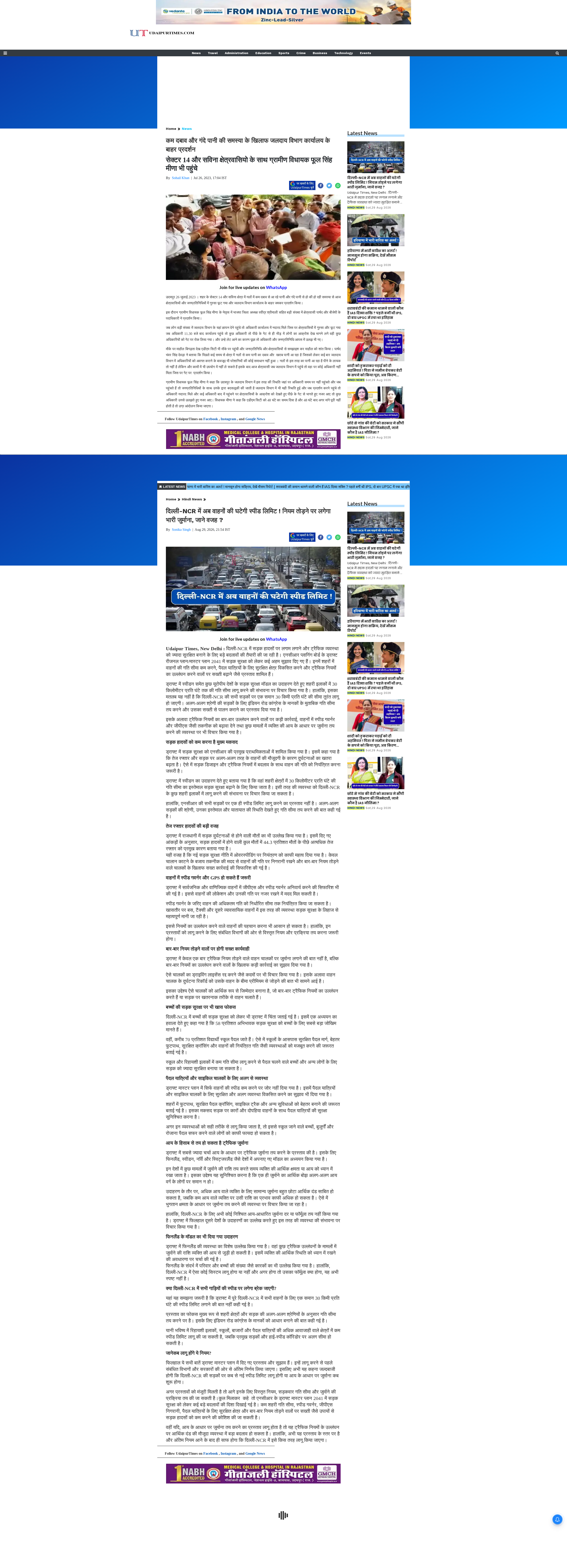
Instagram (228, 419)
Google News (255, 419)
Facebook (210, 419)
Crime (301, 53)
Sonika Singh (181, 529)
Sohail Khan (180, 178)
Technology (343, 53)
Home (171, 129)
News (196, 53)
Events (365, 53)
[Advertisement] (283, 87)
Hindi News (192, 499)
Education (263, 53)
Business (320, 53)
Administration (236, 53)
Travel (213, 53)
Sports (283, 53)
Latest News (362, 133)
